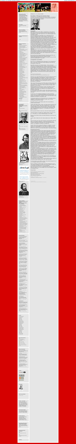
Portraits (21, 99)
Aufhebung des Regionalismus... (21, 301)
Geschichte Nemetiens (23, 59)
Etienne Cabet (22, 52)
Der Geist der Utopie (23, 50)
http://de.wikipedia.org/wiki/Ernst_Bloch (37, 171)
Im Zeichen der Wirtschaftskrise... (21, 296)
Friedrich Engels (22, 54)
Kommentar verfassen (39, 177)
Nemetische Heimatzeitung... (23, 236)
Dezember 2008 (21, 327)
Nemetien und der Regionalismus (22, 76)
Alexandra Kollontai (22, 108)
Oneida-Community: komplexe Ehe (22, 181)
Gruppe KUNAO (22, 60)
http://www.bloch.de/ (34, 172)
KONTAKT (21, 70)
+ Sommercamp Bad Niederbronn (22, 209)
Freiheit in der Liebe (22, 53)
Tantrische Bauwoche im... (23, 308)
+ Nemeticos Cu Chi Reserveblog (22, 213)
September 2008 (21, 329)
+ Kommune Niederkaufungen (23, 223)
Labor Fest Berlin (22, 343)
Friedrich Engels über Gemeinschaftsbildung (22, 129)
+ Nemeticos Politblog (22, 212)
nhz (6, 0)
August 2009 (21, 323)
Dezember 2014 (21, 316)
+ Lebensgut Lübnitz (22, 221)
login (19, 26)
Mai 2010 (20, 318)
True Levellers (22, 89)
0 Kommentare (33, 177)
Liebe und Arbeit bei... (22, 242)
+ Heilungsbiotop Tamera (22, 217)
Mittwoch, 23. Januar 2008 (37, 14)
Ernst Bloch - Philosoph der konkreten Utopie (40, 15)
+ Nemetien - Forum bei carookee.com (22, 215)
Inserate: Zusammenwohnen (22, 66)
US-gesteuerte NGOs (22, 359)
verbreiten (20, 353)
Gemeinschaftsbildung (23, 58)
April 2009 (20, 325)
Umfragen (21, 90)
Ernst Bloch (9, 0)
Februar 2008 (21, 333)
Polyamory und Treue (23, 80)
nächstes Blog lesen (71, 0)
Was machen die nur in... (22, 246)
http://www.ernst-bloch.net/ (35, 174)
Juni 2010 (20, 317)
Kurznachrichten (22, 72)
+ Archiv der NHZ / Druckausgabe (21, 210)
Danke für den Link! (22, 356)
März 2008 (20, 332)
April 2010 (20, 319)
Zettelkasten (21, 97)
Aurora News (22, 341)
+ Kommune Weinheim (22, 231)
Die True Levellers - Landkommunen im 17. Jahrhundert (22, 164)
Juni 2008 (20, 331)
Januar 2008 (21, 334)
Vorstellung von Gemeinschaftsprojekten (22, 94)
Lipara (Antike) (22, 74)
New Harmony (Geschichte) (24, 77)
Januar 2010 (21, 320)
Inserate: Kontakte (22, 62)
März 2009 (20, 326)
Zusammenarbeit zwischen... (23, 304)
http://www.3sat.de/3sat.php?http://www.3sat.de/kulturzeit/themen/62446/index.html (40, 74)
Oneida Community (22, 79)
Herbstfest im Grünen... (22, 283)
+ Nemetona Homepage (22, 228)
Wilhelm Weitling (22, 96)
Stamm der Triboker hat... (22, 272)
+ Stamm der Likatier (22, 211)
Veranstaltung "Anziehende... (23, 287)
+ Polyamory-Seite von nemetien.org (22, 208)
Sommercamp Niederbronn (23, 85)
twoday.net (3, 0)
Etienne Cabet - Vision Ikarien (23, 126)
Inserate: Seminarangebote (23, 63)
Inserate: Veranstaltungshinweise (22, 64)
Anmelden (65, 0)
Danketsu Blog (22, 342)
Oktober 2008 (21, 328)
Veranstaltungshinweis (23, 91)
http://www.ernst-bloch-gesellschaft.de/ (37, 173)
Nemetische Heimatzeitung (23, 15)
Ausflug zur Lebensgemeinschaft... (22, 291)
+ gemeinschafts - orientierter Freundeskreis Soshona (23, 225)
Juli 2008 (20, 330)
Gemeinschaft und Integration (22, 56)
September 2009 (21, 322)
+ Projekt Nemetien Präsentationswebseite (22, 205)
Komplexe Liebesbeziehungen (22, 69)
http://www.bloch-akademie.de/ (36, 175)
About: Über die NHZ (23, 46)
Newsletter (21, 78)
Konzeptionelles (22, 71)
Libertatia (21, 73)
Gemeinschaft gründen (23, 55)
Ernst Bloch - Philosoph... (16, 0)
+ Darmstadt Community (22, 227)
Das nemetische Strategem (23, 49)
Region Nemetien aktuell (23, 82)
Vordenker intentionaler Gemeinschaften (22, 92)
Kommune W (21, 68)
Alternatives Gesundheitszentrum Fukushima (22, 340)
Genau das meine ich (22, 363)
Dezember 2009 (21, 321)
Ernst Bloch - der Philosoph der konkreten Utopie (23, 123)
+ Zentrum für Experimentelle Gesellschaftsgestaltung (23, 218)
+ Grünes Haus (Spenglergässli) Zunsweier (23, 226)
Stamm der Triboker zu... (22, 275)
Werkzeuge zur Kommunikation (21, 95)
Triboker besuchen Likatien (23, 268)
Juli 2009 (20, 324)
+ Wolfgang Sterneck (22, 230)
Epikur (20, 51)
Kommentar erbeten (22, 67)
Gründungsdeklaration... (22, 279)
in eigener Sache (22, 61)
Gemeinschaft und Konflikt (23, 57)
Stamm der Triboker (22, 86)
